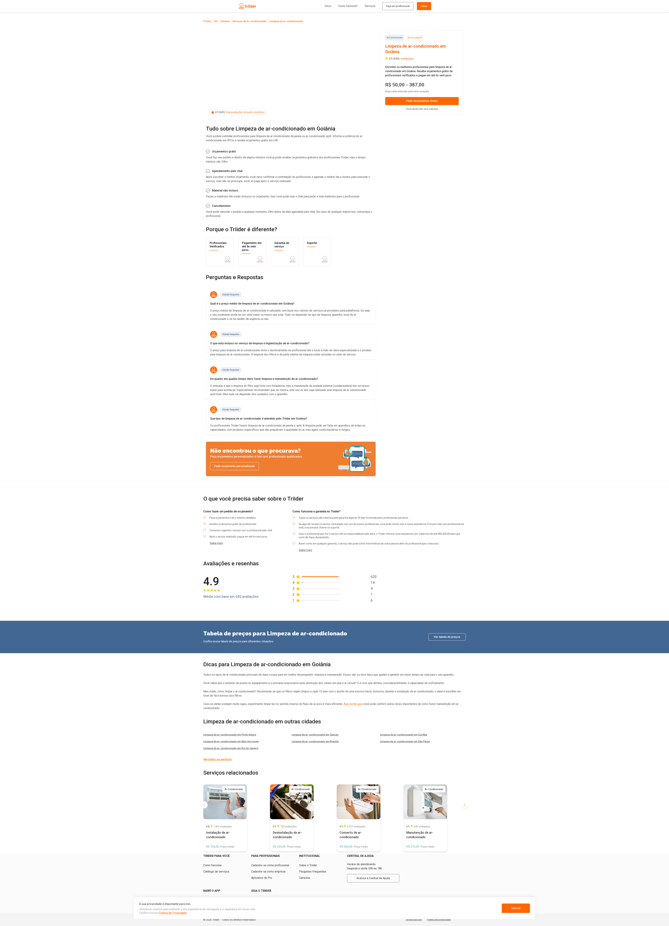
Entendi (515, 908)
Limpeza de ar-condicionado (286, 21)
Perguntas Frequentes (312, 871)
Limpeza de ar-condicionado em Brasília (315, 741)
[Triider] (263, 6)
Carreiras (304, 877)
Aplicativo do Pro (261, 877)
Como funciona (212, 865)
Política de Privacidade (173, 913)
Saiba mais (216, 543)
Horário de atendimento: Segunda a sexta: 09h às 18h (364, 866)
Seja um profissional (398, 6)
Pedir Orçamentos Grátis (422, 101)
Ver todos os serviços (217, 759)
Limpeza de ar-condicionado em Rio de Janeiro (230, 748)
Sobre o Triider (308, 865)
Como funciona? (348, 6)
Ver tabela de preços (447, 637)
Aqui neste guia (353, 704)
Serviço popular (414, 37)
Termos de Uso (414, 919)
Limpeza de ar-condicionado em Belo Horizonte (231, 741)
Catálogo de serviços (216, 871)
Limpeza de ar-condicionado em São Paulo (405, 741)
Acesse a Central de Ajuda (373, 878)
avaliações (407, 58)
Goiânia (225, 21)
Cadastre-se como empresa (268, 871)
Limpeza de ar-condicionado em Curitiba (403, 734)
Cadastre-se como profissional (270, 865)
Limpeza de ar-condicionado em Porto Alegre (229, 734)
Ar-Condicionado (395, 37)
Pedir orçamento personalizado (234, 466)
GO (216, 21)
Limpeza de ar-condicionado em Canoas (315, 734)
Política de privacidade (439, 919)
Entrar (424, 6)
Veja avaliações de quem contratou (245, 112)
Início (328, 6)
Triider (207, 21)
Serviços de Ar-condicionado (249, 21)
